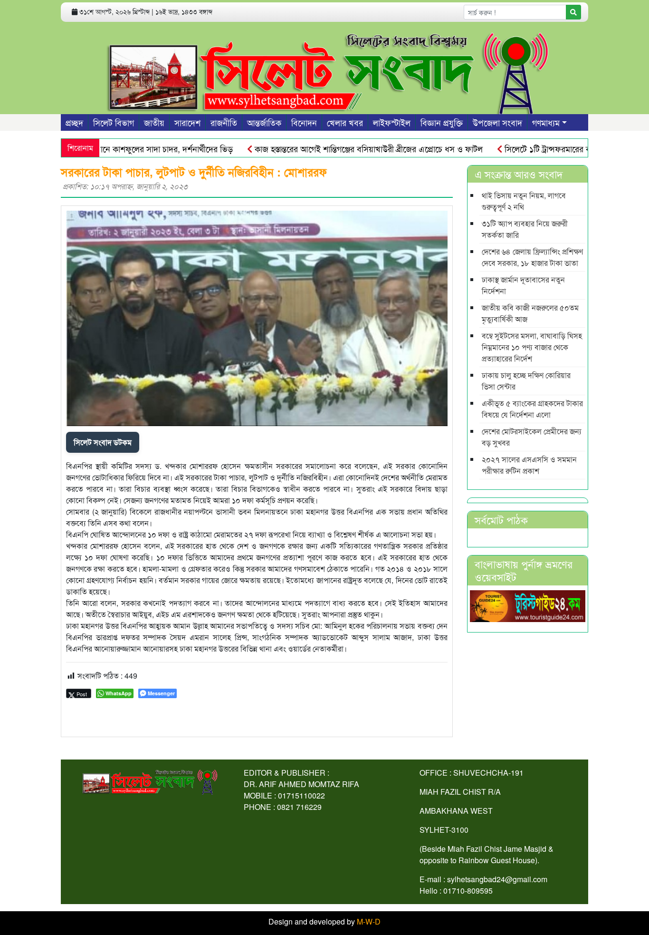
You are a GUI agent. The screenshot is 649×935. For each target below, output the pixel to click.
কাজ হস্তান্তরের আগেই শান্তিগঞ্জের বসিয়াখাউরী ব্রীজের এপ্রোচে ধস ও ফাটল (348, 148)
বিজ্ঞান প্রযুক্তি (441, 122)
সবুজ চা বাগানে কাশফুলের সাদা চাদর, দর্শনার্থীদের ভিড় (126, 148)
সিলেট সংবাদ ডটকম (103, 442)
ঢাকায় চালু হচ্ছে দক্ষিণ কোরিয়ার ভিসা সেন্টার (526, 381)
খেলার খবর (345, 122)
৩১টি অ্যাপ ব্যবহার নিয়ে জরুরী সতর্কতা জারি (525, 229)
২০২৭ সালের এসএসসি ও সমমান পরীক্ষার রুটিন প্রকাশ (529, 465)
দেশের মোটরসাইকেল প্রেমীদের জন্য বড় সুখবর (532, 437)
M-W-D (369, 921)
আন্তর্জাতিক (264, 122)
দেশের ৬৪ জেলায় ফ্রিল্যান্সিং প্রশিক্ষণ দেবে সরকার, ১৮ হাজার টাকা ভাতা (532, 257)
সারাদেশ (187, 122)
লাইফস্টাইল (391, 122)
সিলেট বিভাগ (113, 122)
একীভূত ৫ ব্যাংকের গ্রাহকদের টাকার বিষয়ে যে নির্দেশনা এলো (532, 409)
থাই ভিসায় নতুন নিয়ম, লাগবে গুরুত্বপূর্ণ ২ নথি (524, 201)
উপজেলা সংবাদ (497, 122)
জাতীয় (154, 122)
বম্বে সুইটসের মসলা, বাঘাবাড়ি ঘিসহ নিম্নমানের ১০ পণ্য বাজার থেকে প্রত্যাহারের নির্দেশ (532, 347)
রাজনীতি (223, 122)
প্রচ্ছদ (74, 122)
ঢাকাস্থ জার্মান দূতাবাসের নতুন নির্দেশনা (523, 285)
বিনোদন (304, 122)
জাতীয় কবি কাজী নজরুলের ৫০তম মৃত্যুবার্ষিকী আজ (530, 313)
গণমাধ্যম (546, 122)
